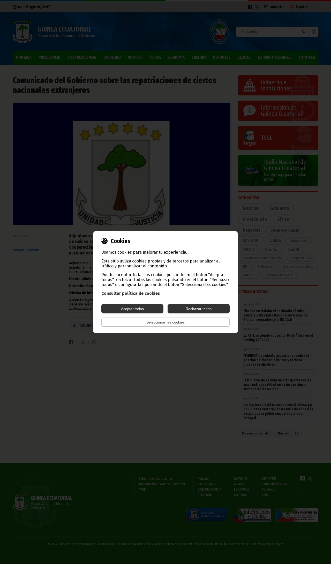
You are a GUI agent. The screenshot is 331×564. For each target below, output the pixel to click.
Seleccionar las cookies (165, 322)
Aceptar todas (132, 309)
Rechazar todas (199, 309)
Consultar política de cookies (130, 293)
